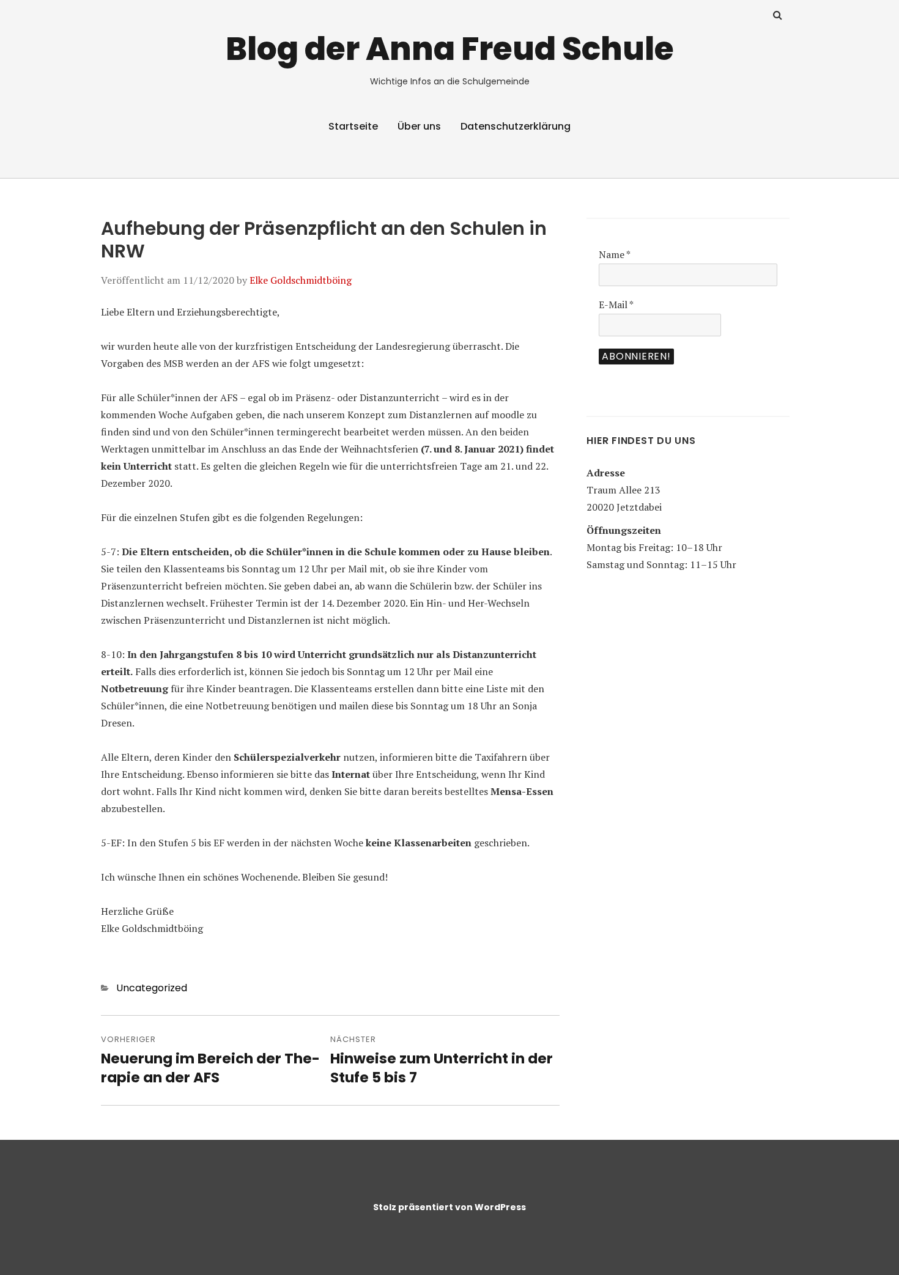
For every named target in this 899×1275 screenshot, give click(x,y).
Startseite (353, 126)
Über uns (419, 126)
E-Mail (616, 304)
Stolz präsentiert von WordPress (449, 1207)
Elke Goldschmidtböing (301, 280)
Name (615, 254)
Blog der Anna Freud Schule (450, 48)
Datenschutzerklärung (516, 126)
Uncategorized (151, 988)
